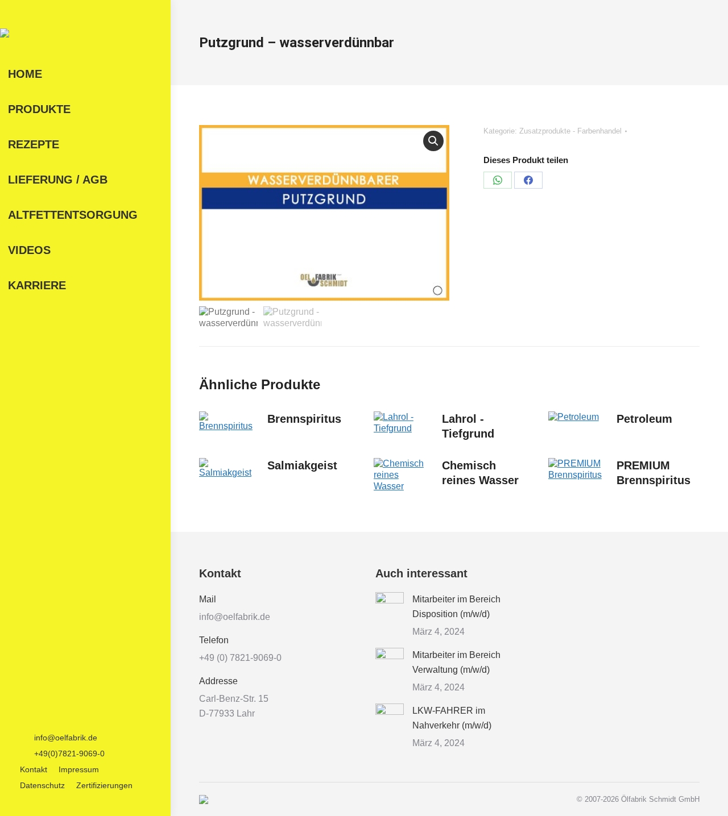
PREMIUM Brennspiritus (653, 472)
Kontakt (33, 769)
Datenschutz (42, 785)
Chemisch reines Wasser (480, 472)
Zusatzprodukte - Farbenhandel (570, 131)
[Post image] (389, 606)
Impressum (79, 769)
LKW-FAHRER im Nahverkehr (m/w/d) (451, 718)
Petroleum (644, 419)
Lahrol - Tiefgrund (468, 426)
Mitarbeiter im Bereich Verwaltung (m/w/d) (456, 662)
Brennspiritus (304, 419)
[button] (433, 141)
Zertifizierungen (104, 785)
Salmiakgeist (302, 465)
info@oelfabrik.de (65, 737)
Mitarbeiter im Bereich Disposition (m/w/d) (456, 606)
